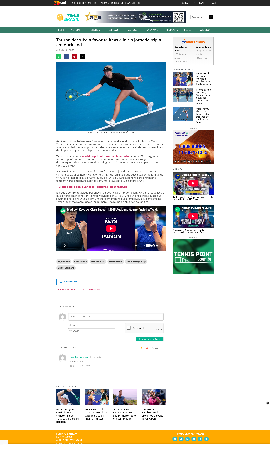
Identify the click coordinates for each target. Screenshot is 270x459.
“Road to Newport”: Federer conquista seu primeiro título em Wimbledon (124, 414)
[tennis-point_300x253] (193, 272)
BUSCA (184, 3)
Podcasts (172, 29)
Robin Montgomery (136, 261)
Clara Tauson (80, 261)
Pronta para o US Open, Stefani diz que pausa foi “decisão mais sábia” (204, 96)
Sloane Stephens (66, 267)
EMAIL (213, 3)
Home (61, 29)
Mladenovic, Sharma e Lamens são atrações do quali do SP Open (202, 115)
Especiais (113, 29)
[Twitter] (181, 439)
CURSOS (115, 3)
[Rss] (206, 439)
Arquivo (205, 29)
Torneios (94, 29)
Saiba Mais (152, 29)
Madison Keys (98, 261)
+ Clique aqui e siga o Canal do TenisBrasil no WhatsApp (91, 186)
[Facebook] (174, 439)
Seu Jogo (132, 29)
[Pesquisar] (211, 17)
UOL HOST (93, 3)
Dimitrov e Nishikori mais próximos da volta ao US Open (152, 414)
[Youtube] (193, 439)
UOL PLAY (125, 3)
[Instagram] (187, 439)
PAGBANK (104, 3)
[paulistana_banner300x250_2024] (193, 163)
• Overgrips (201, 57)
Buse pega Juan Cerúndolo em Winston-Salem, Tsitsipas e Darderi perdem (67, 415)
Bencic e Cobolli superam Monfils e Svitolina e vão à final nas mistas (96, 414)
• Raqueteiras (180, 61)
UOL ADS (136, 3)
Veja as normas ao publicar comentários (78, 289)
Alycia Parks (64, 261)
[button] (58, 56)
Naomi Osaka (115, 261)
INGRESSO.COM (79, 3)
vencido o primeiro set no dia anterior (105, 156)
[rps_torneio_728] (135, 22)
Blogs (187, 29)
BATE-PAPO (199, 3)
